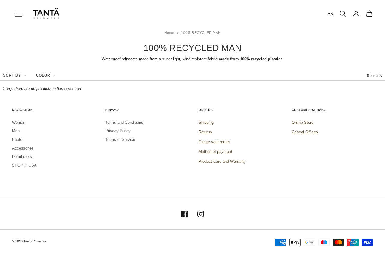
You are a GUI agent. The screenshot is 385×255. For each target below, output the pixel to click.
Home (169, 33)
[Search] (342, 13)
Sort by (12, 75)
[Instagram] (200, 213)
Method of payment (215, 151)
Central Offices (305, 132)
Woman (18, 122)
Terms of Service (120, 139)
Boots (17, 139)
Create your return (214, 142)
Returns (205, 132)
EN (330, 13)
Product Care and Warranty (222, 161)
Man (16, 131)
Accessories (23, 148)
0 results (374, 75)
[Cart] (369, 13)
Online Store (302, 122)
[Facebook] (184, 213)
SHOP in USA (24, 165)
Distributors (22, 156)
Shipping (206, 122)
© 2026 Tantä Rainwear (29, 241)
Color (43, 75)
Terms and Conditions (124, 122)
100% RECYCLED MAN (201, 33)
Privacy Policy (118, 131)
